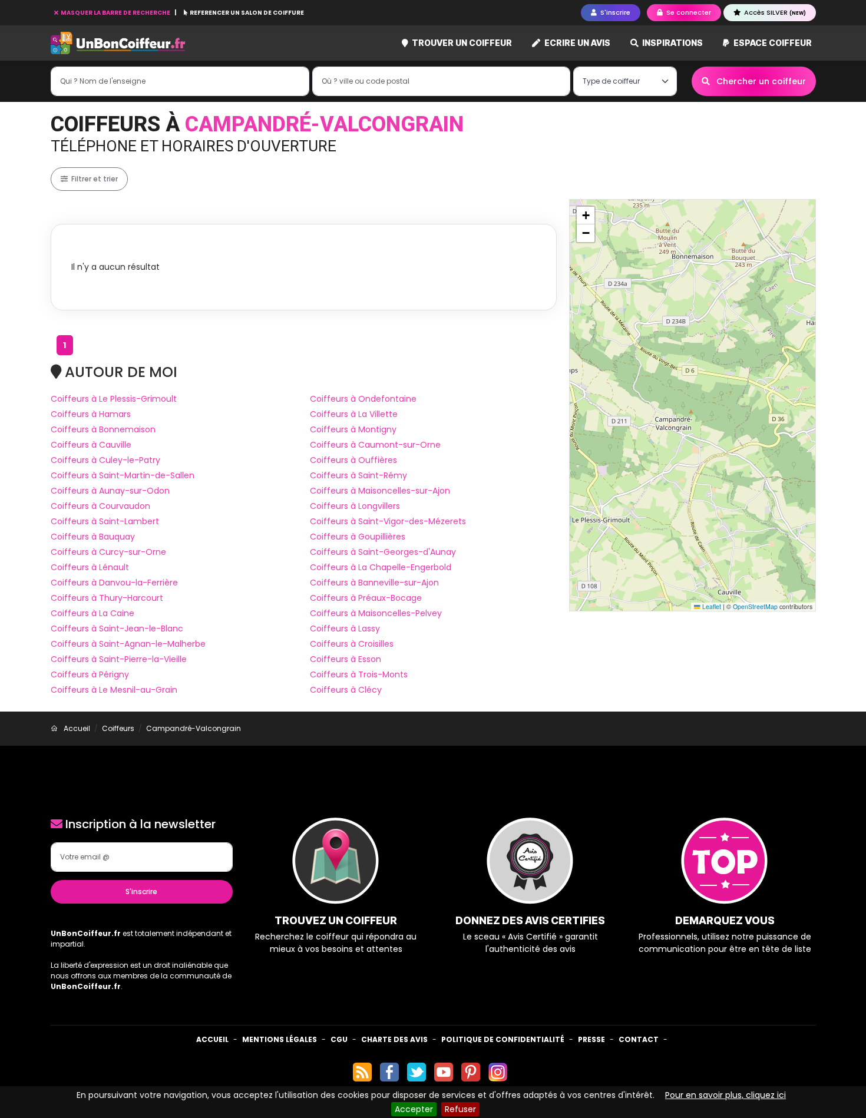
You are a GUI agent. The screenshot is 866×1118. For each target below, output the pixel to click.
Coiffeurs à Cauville (91, 445)
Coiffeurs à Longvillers (355, 506)
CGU (339, 1039)
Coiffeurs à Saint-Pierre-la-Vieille (119, 659)
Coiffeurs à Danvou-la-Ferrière (114, 582)
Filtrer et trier (94, 179)
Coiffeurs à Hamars (91, 414)
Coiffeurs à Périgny (90, 674)
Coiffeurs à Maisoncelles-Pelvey (376, 613)
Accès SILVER (774, 12)
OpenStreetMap (755, 606)
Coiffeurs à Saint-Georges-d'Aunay (383, 552)
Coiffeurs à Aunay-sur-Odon (110, 491)
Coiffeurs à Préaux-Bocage (366, 598)
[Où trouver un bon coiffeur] (118, 43)
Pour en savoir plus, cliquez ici (725, 1095)
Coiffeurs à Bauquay (93, 537)
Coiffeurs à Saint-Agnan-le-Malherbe (128, 644)
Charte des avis (394, 1039)
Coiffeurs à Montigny (353, 429)
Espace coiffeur (772, 43)
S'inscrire (141, 892)
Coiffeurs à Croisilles (352, 644)
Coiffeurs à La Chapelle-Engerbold (380, 567)
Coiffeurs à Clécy (346, 690)
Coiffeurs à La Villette (354, 414)
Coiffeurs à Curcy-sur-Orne (108, 552)
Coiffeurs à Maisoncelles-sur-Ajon (380, 491)
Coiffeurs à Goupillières (357, 537)
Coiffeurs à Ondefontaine (363, 399)
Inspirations (671, 43)
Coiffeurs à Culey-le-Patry (105, 460)
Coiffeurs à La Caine (92, 613)
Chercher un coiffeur (760, 81)
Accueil (212, 1039)
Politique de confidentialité (502, 1039)
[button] (585, 215)
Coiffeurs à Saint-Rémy (358, 475)
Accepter (414, 1109)
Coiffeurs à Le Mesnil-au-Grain (114, 690)
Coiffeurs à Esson (345, 659)
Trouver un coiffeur (461, 43)
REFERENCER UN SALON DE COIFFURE (246, 12)
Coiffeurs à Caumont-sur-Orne (375, 445)
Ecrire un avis (576, 43)
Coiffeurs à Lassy (345, 628)
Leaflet (710, 606)
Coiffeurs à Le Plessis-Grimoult (114, 399)
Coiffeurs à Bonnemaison (103, 429)
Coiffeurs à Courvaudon (100, 506)
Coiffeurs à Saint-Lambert (105, 521)
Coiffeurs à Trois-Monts (359, 674)
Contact (639, 1039)
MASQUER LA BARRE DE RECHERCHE (115, 12)
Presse (591, 1039)
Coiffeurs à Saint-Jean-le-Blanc (117, 628)
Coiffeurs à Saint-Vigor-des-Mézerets (388, 521)
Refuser (460, 1109)
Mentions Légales (279, 1039)
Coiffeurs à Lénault (90, 567)
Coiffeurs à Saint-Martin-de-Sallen (122, 475)
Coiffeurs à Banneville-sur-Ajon (374, 582)
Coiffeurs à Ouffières (353, 460)
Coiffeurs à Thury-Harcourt (107, 598)
